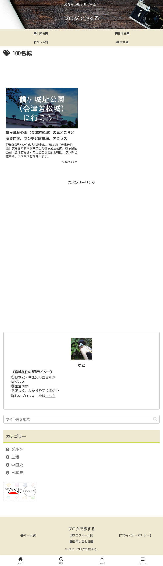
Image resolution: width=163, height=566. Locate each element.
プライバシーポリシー (135, 535)
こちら (50, 396)
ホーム (28, 535)
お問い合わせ (81, 541)
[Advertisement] (81, 70)
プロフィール (81, 535)
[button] (155, 419)
